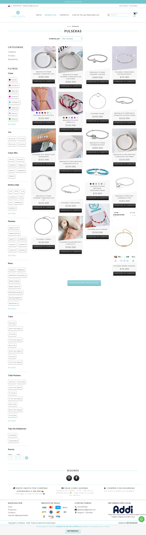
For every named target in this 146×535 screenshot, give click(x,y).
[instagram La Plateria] (69, 478)
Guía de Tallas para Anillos (85, 15)
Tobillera (12, 52)
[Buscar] (108, 15)
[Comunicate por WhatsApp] (141, 519)
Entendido (73, 531)
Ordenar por (54, 39)
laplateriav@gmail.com (31, 6)
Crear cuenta (123, 6)
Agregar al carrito (44, 81)
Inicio (39, 15)
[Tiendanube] (128, 523)
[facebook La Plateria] (76, 478)
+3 (77, 117)
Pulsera (11, 56)
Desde (10, 454)
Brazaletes (13, 59)
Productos (50, 15)
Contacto (64, 15)
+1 (50, 112)
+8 (104, 184)
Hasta (18, 454)
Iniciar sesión (133, 6)
